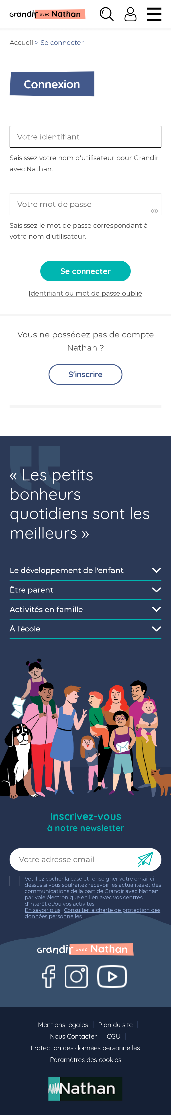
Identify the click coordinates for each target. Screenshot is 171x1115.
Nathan (85, 1089)
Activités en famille (46, 609)
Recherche (107, 14)
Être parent (31, 590)
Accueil (21, 42)
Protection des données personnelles (85, 1048)
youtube (112, 976)
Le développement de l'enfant (67, 570)
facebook (48, 976)
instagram (76, 976)
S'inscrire (85, 374)
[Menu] (154, 14)
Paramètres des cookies (85, 1059)
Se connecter (131, 14)
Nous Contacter (73, 1036)
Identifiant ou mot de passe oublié (85, 293)
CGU (114, 1036)
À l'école (25, 628)
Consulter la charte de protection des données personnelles (92, 913)
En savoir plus (42, 910)
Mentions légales (63, 1024)
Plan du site (115, 1024)
